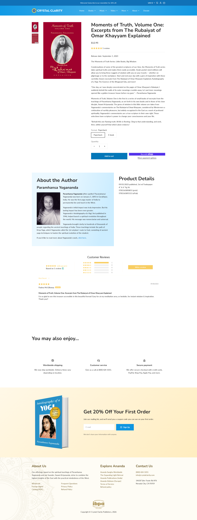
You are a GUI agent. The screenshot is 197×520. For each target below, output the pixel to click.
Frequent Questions (69, 483)
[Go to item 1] (35, 27)
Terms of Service (107, 484)
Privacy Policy (66, 486)
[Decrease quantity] (94, 146)
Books (90, 10)
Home (81, 10)
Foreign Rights (37, 486)
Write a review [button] (140, 267)
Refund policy (105, 487)
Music (102, 10)
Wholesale (36, 483)
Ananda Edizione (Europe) (110, 481)
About (134, 10)
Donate (146, 10)
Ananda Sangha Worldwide (111, 472)
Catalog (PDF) (37, 489)
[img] (44, 284)
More (124, 10)
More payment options (147, 158)
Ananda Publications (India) (111, 478)
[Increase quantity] (105, 146)
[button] (97, 48)
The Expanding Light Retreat (111, 475)
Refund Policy (66, 489)
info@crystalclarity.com (145, 475)
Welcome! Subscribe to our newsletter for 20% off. (98, 3)
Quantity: (95, 141)
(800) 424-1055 (142, 472)
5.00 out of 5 (62, 266)
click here (82, 238)
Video (113, 10)
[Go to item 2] (35, 39)
